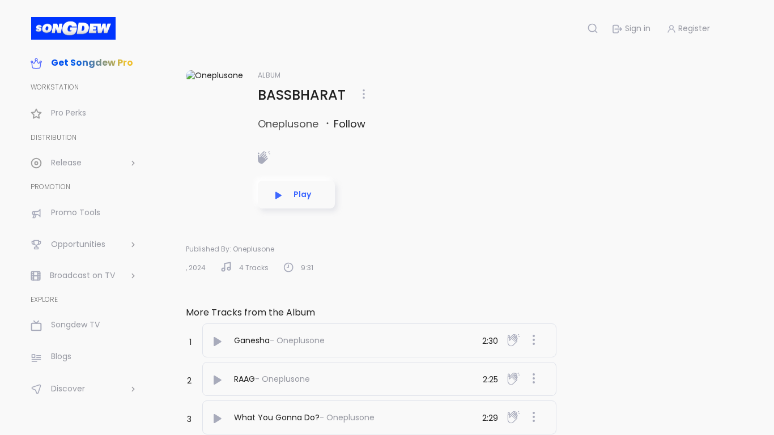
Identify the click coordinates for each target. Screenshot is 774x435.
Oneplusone (289, 124)
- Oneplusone (297, 340)
